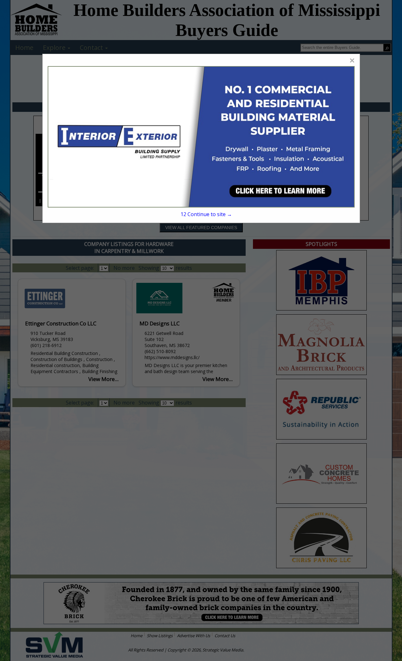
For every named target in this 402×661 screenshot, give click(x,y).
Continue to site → (206, 214)
